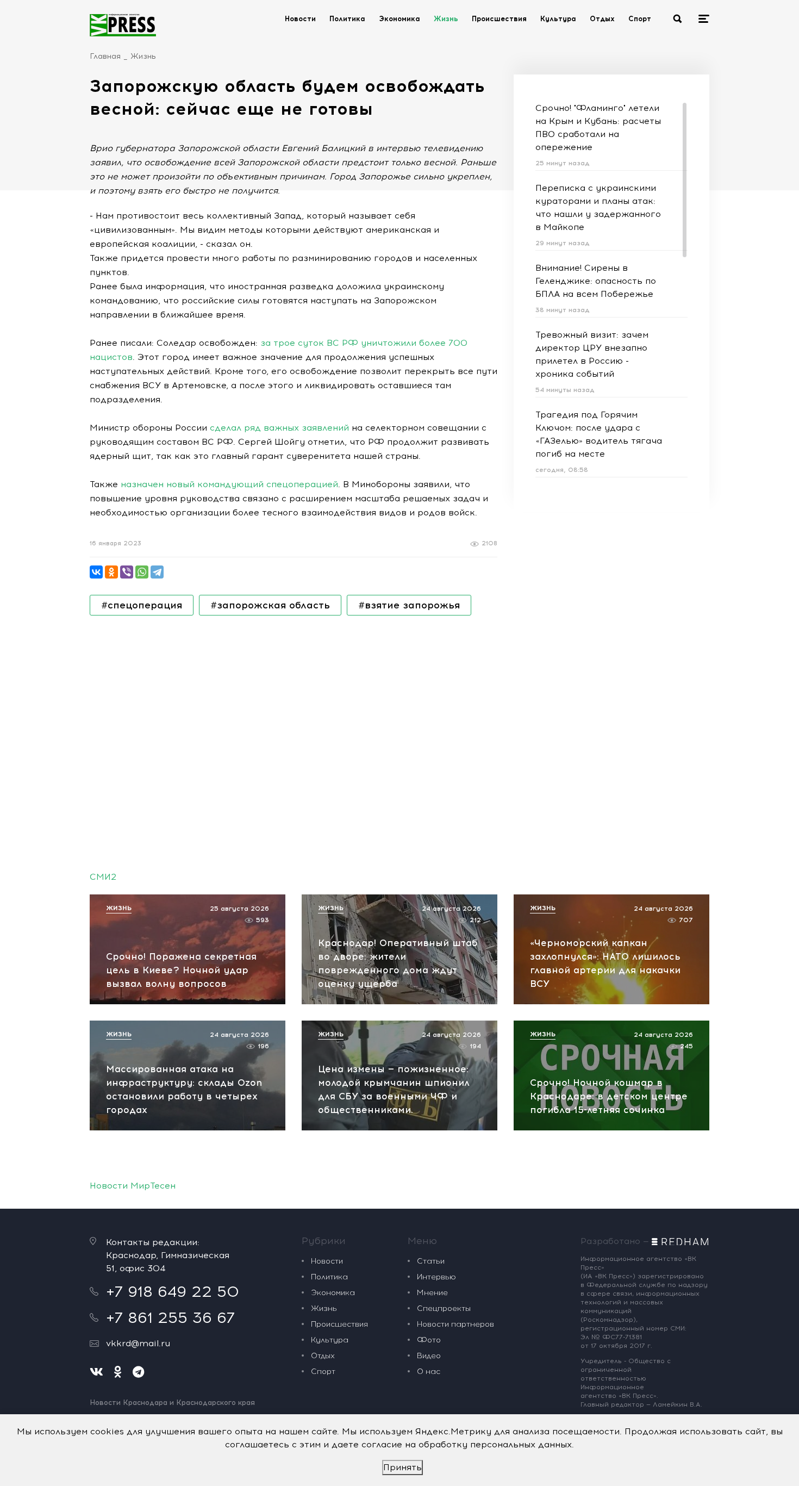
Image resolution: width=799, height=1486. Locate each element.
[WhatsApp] (141, 572)
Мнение (432, 1292)
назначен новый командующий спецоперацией (229, 484)
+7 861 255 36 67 (170, 1317)
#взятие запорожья (409, 605)
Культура (558, 19)
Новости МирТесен (133, 1185)
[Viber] (126, 572)
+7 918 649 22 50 (172, 1291)
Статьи (431, 1261)
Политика (347, 19)
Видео (429, 1355)
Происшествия (499, 19)
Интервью (436, 1277)
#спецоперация (141, 605)
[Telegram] (157, 572)
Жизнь (446, 19)
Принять (402, 1467)
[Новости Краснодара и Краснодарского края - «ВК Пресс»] (123, 25)
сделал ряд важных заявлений (279, 427)
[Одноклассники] (111, 572)
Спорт (639, 19)
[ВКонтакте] (96, 572)
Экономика (399, 19)
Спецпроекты (444, 1308)
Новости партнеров (455, 1324)
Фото (429, 1340)
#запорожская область (270, 605)
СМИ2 (103, 877)
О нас (428, 1371)
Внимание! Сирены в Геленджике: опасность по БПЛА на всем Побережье (595, 281)
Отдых (602, 19)
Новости (300, 19)
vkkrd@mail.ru (138, 1343)
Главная (105, 56)
